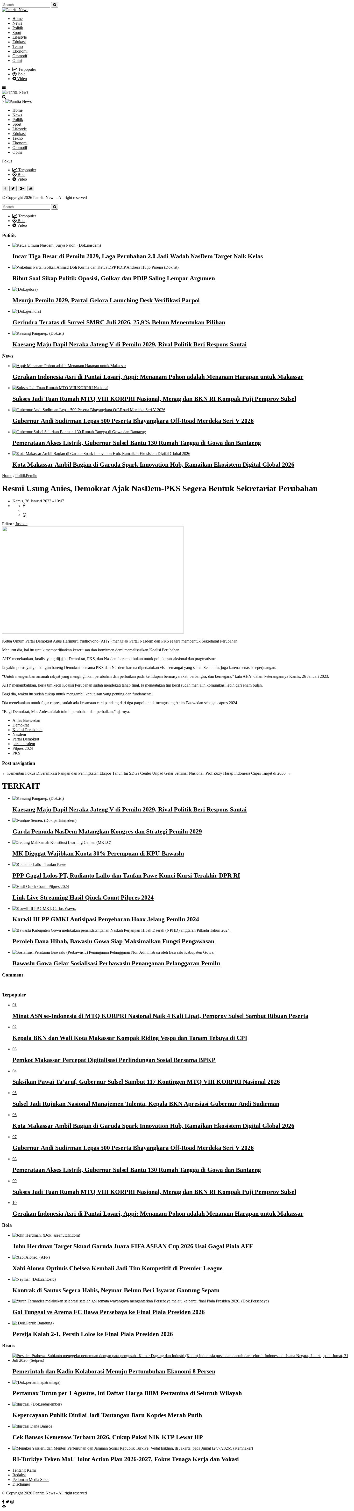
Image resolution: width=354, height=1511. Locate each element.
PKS (16, 753)
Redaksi (19, 1475)
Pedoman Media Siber (30, 1479)
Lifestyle (19, 37)
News (17, 23)
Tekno (17, 46)
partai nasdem (23, 744)
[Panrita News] (15, 10)
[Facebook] (3, 1502)
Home (17, 18)
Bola (21, 74)
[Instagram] (12, 1502)
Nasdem (19, 734)
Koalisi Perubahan (27, 730)
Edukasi (19, 42)
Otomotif (19, 56)
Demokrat (20, 725)
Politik (17, 28)
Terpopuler (26, 69)
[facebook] (24, 505)
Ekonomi (19, 51)
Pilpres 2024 (22, 748)
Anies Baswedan (26, 720)
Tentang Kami (24, 1470)
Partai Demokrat (25, 739)
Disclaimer (21, 1484)
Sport (16, 32)
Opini (17, 60)
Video (21, 78)
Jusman (21, 524)
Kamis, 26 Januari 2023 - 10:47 (38, 501)
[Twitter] (7, 1502)
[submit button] (54, 5)
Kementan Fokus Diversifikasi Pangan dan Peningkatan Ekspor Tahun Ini (65, 773)
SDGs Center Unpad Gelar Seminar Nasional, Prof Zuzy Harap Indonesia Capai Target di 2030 (210, 773)
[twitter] (25, 510)
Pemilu (31, 475)
